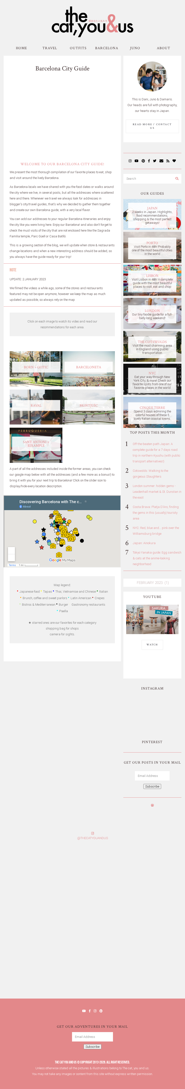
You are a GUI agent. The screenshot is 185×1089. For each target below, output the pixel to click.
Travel (49, 48)
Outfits (78, 48)
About (163, 48)
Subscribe (152, 786)
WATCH (152, 644)
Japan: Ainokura (144, 543)
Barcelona (106, 48)
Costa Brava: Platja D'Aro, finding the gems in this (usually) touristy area (156, 512)
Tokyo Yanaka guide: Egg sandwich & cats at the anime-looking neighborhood (157, 558)
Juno (135, 48)
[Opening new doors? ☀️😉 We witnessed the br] (166, 720)
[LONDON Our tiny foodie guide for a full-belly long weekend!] (152, 328)
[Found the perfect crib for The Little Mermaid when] (138, 720)
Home (21, 48)
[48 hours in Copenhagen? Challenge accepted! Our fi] (138, 973)
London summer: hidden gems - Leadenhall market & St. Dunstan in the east (157, 491)
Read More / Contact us (152, 126)
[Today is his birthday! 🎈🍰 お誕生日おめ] (46, 973)
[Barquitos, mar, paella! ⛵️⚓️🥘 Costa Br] (166, 703)
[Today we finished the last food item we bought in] (138, 703)
